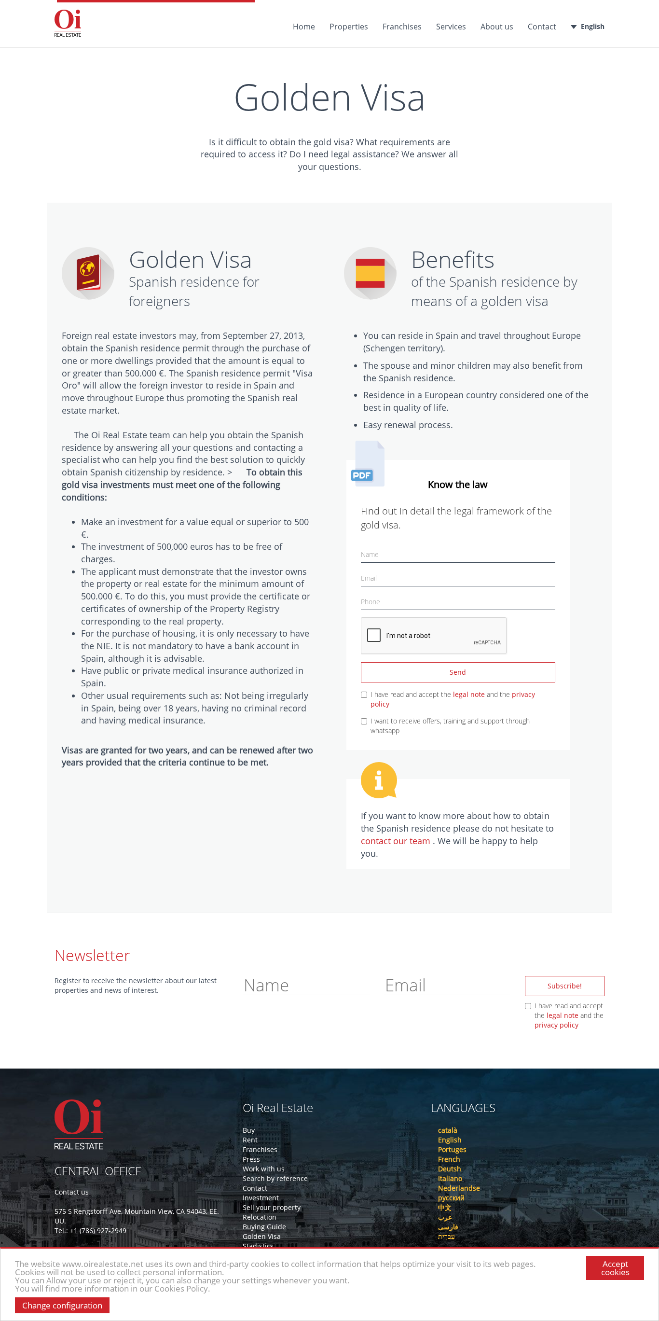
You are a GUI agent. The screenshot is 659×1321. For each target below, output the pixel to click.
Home (304, 26)
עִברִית (446, 1236)
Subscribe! (565, 985)
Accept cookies (615, 1268)
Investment (261, 1197)
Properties (349, 26)
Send (458, 672)
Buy (249, 1130)
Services (451, 26)
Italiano (450, 1178)
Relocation (259, 1217)
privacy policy (556, 1024)
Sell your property (272, 1207)
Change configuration (62, 1305)
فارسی (448, 1226)
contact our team (397, 841)
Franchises (402, 26)
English (592, 26)
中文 (445, 1207)
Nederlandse (459, 1188)
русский (451, 1197)
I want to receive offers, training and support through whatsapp (450, 725)
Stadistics (258, 1246)
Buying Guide (264, 1226)
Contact (542, 26)
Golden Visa (262, 1236)
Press (251, 1159)
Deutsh (449, 1168)
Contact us (72, 1191)
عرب (445, 1217)
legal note (469, 694)
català (447, 1130)
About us (497, 26)
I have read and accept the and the (453, 699)
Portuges (452, 1149)
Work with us (264, 1168)
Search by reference (275, 1178)
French (449, 1159)
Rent (250, 1139)
